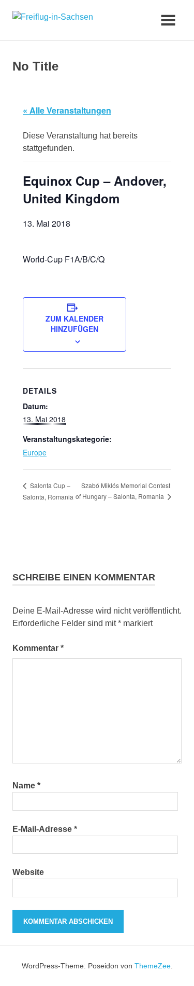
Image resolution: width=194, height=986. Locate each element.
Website (28, 872)
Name (26, 785)
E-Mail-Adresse (44, 829)
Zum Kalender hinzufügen (74, 323)
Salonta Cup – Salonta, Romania (48, 491)
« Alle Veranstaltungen (67, 110)
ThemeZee (153, 966)
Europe (35, 452)
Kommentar (38, 648)
